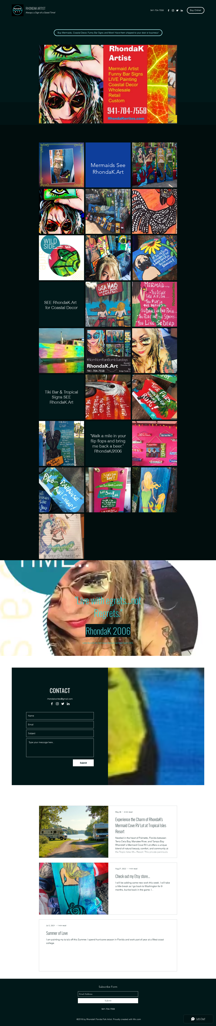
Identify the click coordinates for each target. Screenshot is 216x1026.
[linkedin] (181, 10)
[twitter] (177, 10)
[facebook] (168, 10)
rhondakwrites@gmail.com (60, 698)
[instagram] (172, 10)
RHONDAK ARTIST (35, 8)
